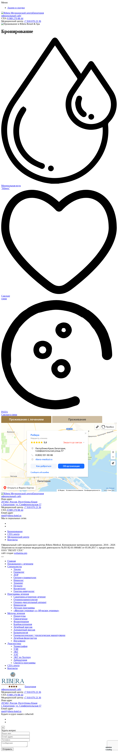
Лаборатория (20, 660)
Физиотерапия (21, 621)
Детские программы (24, 607)
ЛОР (16, 574)
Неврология (20, 605)
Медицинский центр (18, 537)
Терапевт (18, 583)
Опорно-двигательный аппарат (30, 602)
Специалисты (14, 566)
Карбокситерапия (23, 624)
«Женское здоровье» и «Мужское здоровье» (36, 610)
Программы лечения (18, 594)
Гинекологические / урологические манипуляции (39, 635)
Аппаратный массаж (24, 629)
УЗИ (16, 649)
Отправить (7, 749)
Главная (11, 561)
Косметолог (20, 588)
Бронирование (15, 531)
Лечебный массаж (23, 627)
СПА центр (13, 534)
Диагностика (14, 643)
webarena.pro (20, 553)
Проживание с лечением (20, 563)
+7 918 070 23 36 (32, 21)
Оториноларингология (25, 599)
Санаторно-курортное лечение (30, 596)
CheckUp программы (24, 662)
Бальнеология (21, 632)
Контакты (12, 539)
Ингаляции (19, 640)
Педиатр (18, 585)
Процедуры (20, 616)
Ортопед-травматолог (25, 577)
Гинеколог (19, 572)
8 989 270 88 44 (15, 18)
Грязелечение (21, 618)
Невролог (19, 580)
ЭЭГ (16, 654)
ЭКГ (16, 651)
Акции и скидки (16, 7)
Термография (20, 646)
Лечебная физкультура (25, 638)
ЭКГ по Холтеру (22, 657)
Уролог (17, 569)
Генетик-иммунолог (24, 591)
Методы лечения (16, 613)
